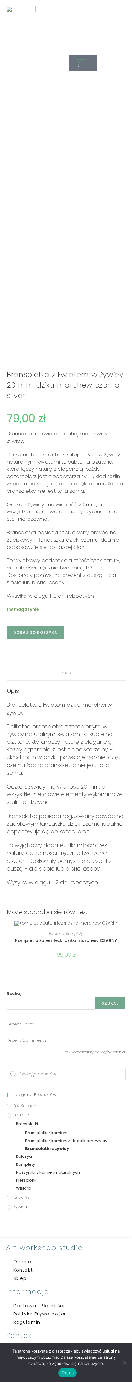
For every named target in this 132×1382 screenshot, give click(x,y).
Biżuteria (56, 933)
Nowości (22, 1197)
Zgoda (67, 1372)
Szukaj (14, 993)
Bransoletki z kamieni (46, 1133)
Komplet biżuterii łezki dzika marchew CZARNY (66, 940)
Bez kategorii (25, 1106)
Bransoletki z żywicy (47, 1149)
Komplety (74, 933)
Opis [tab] (66, 673)
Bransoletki (27, 1124)
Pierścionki (26, 1180)
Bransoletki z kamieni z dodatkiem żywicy (66, 1141)
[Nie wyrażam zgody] (124, 1363)
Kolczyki (24, 1156)
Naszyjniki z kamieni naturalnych (48, 1172)
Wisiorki (23, 1188)
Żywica (20, 1207)
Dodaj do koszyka (35, 632)
